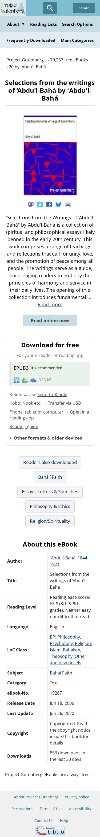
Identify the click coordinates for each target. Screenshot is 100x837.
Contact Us (44, 820)
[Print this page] (68, 204)
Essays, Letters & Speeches (50, 491)
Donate (83, 8)
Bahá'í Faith (50, 477)
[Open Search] (50, 8)
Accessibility (80, 808)
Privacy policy (77, 796)
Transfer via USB (64, 403)
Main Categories (77, 40)
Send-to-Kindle (52, 394)
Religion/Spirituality (50, 521)
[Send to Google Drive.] (25, 380)
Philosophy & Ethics (50, 506)
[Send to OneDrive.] (33, 380)
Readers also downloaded (50, 462)
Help (64, 820)
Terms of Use (51, 808)
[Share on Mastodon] (31, 204)
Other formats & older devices (48, 438)
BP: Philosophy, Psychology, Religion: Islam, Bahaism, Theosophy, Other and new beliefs (71, 650)
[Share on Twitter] (40, 204)
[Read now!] (50, 194)
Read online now (50, 320)
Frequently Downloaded (30, 40)
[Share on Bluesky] (58, 204)
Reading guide (24, 426)
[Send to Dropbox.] (16, 380)
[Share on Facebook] (49, 204)
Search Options (77, 24)
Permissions (22, 808)
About (16, 24)
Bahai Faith (61, 673)
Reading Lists (43, 24)
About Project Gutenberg (36, 796)
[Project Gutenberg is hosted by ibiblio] (50, 833)
